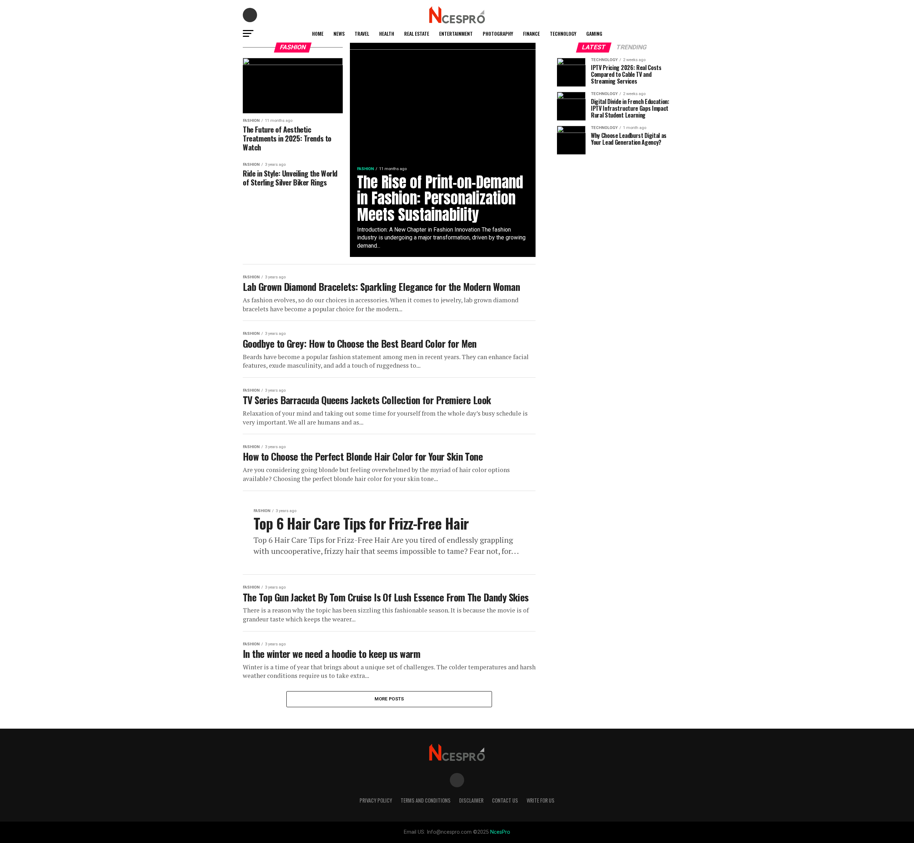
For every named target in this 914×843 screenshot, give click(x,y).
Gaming (594, 33)
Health (386, 33)
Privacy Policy (376, 800)
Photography (498, 33)
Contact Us (505, 800)
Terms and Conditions (426, 800)
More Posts (389, 698)
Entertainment (456, 33)
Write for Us (540, 800)
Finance (531, 33)
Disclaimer (471, 800)
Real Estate (416, 33)
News (339, 33)
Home (317, 33)
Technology (563, 33)
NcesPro (500, 832)
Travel (362, 33)
